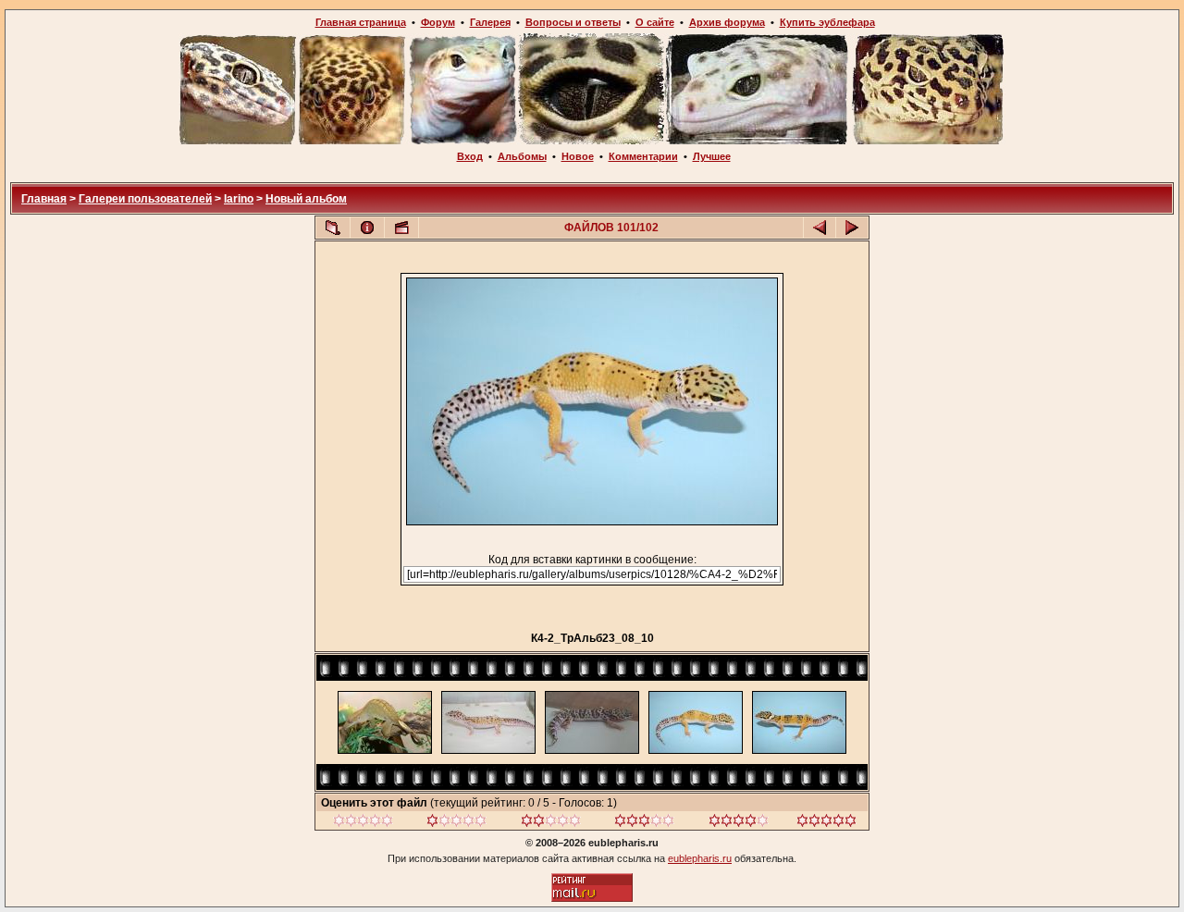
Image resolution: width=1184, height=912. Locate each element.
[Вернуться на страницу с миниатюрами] (333, 227)
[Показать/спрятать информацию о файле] (367, 227)
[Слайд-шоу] (401, 227)
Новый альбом (306, 198)
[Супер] (826, 823)
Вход (470, 156)
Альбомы (522, 156)
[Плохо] (456, 823)
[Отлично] (739, 823)
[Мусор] (363, 823)
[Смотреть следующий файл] (852, 227)
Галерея (490, 22)
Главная (44, 198)
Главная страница (360, 22)
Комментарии (643, 156)
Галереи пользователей (145, 198)
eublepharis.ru (700, 858)
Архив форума (727, 22)
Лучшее (712, 156)
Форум (438, 22)
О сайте (654, 22)
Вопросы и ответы (573, 22)
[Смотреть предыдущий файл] (819, 227)
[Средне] (551, 823)
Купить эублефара (827, 22)
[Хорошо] (644, 823)
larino (238, 198)
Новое (577, 156)
